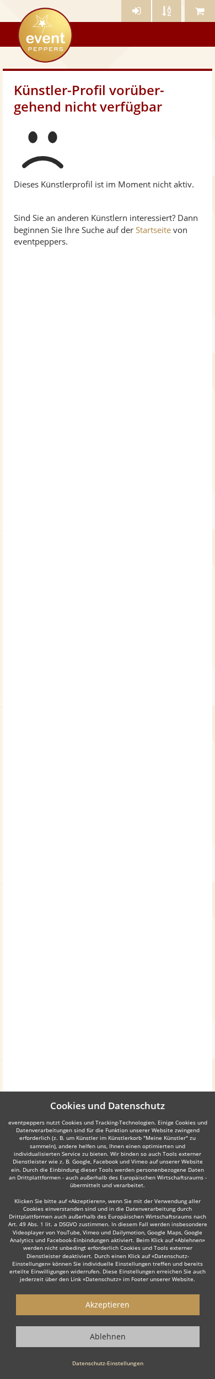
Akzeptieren (107, 1304)
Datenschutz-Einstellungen (107, 1363)
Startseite (153, 229)
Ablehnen (108, 1336)
